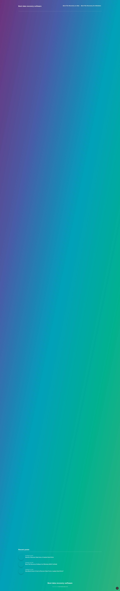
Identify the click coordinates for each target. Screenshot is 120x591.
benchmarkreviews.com (63, 586)
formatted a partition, (32, 149)
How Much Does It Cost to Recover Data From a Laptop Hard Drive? (92, 65)
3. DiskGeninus (30, 94)
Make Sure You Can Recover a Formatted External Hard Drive (41, 97)
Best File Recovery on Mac (71, 5)
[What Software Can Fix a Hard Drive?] (81, 78)
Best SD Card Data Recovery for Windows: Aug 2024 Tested (92, 33)
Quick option (64, 125)
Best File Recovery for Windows (91, 5)
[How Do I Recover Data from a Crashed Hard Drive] (81, 47)
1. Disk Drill (29, 88)
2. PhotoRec (29, 91)
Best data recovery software (29, 6)
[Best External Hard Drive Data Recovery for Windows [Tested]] (81, 40)
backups (27, 423)
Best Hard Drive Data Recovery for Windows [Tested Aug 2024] (92, 26)
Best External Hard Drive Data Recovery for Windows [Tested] (92, 40)
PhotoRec (23, 250)
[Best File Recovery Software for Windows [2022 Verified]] (81, 55)
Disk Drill (23, 189)
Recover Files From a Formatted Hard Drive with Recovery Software (42, 85)
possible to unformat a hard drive (32, 125)
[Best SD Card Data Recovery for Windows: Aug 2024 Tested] (81, 33)
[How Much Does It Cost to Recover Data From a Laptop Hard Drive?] (81, 63)
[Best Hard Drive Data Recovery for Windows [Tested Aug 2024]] (81, 26)
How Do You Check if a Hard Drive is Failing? (92, 72)
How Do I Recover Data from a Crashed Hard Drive (92, 49)
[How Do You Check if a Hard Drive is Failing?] (81, 71)
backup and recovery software (45, 475)
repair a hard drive (59, 250)
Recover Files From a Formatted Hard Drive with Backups (40, 100)
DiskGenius (24, 318)
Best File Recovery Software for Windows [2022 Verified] (92, 57)
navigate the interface (27, 267)
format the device (38, 109)
